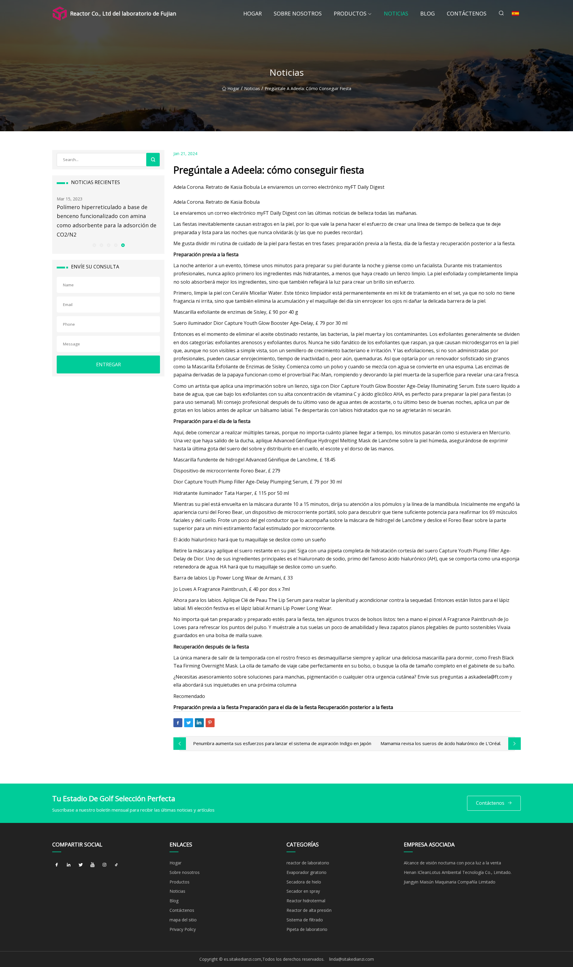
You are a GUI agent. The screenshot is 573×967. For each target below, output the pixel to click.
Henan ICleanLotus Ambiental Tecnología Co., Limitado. (458, 872)
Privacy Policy (183, 929)
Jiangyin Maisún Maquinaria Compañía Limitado (449, 882)
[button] (94, 244)
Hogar (252, 13)
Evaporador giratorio (306, 872)
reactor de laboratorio (307, 863)
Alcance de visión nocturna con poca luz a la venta (452, 863)
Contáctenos (466, 13)
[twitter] (80, 865)
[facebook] (56, 865)
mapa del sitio (183, 920)
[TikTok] (116, 865)
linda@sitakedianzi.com (351, 959)
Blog (427, 13)
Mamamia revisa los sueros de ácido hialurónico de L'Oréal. (441, 743)
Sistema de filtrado (304, 920)
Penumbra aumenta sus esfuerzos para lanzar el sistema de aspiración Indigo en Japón (282, 743)
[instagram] (104, 865)
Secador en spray (303, 891)
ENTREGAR (108, 364)
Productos (350, 13)
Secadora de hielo (303, 882)
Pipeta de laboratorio (306, 929)
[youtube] (92, 865)
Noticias (396, 13)
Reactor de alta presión (309, 910)
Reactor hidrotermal (305, 900)
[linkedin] (68, 865)
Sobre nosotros (298, 13)
